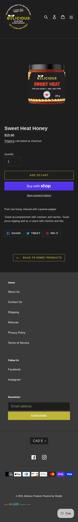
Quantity (8, 154)
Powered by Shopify (52, 496)
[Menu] (71, 17)
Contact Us (15, 302)
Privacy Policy (16, 332)
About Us (14, 291)
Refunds (13, 322)
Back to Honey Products (42, 257)
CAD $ (38, 441)
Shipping (9, 140)
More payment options (39, 195)
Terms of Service (18, 342)
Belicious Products (33, 496)
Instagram (14, 379)
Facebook (14, 369)
